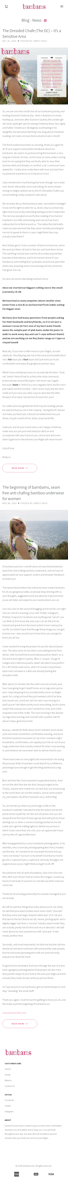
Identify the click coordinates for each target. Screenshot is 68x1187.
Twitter (8, 1105)
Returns (8, 1080)
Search (8, 1069)
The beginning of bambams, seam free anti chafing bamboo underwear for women (33, 493)
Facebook (9, 1100)
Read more (18, 468)
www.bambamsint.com (14, 1012)
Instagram (9, 1111)
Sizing (7, 1074)
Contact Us (10, 1086)
